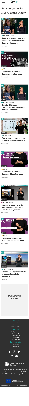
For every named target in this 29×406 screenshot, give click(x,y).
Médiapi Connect (15, 332)
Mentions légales (5, 385)
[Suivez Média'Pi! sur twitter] (19, 352)
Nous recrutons (16, 339)
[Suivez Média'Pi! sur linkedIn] (12, 357)
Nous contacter (16, 333)
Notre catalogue (16, 326)
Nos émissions (16, 323)
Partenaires (16, 346)
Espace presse (16, 344)
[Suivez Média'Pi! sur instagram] (14, 352)
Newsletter (16, 325)
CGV (13, 385)
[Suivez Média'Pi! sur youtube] (16, 357)
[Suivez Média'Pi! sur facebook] (10, 352)
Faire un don (16, 337)
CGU (18, 385)
